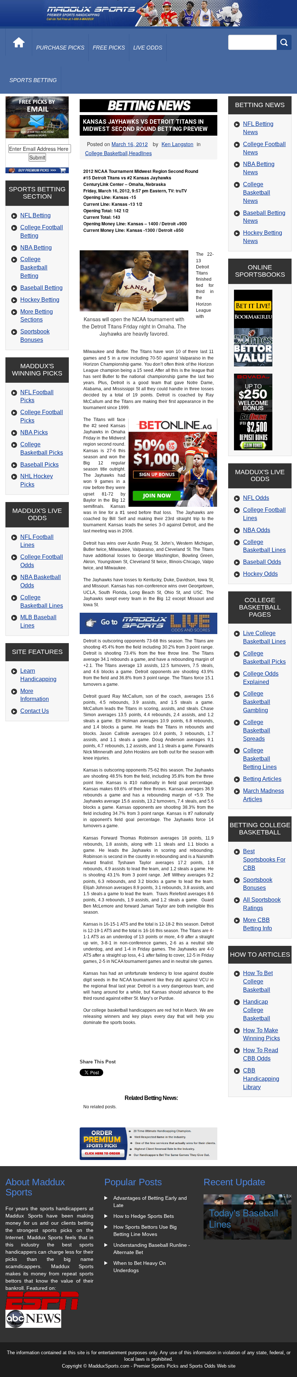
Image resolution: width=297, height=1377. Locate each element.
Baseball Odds (262, 562)
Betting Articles (262, 779)
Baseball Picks (39, 465)
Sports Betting (33, 80)
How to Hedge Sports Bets (143, 1216)
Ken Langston (177, 144)
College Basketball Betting (33, 267)
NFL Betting (35, 215)
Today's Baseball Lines (243, 1218)
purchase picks (60, 47)
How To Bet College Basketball (258, 981)
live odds (147, 47)
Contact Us (34, 711)
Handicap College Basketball (256, 1010)
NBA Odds (256, 530)
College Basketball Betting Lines (260, 758)
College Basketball (106, 153)
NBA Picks (34, 432)
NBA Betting (36, 248)
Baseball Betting (41, 288)
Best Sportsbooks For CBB (264, 859)
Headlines (140, 153)
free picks (109, 47)
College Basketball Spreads (256, 730)
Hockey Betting (39, 300)
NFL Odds (256, 498)
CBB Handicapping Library (261, 1078)
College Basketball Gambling (256, 701)
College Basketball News (256, 192)
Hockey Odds (260, 574)
